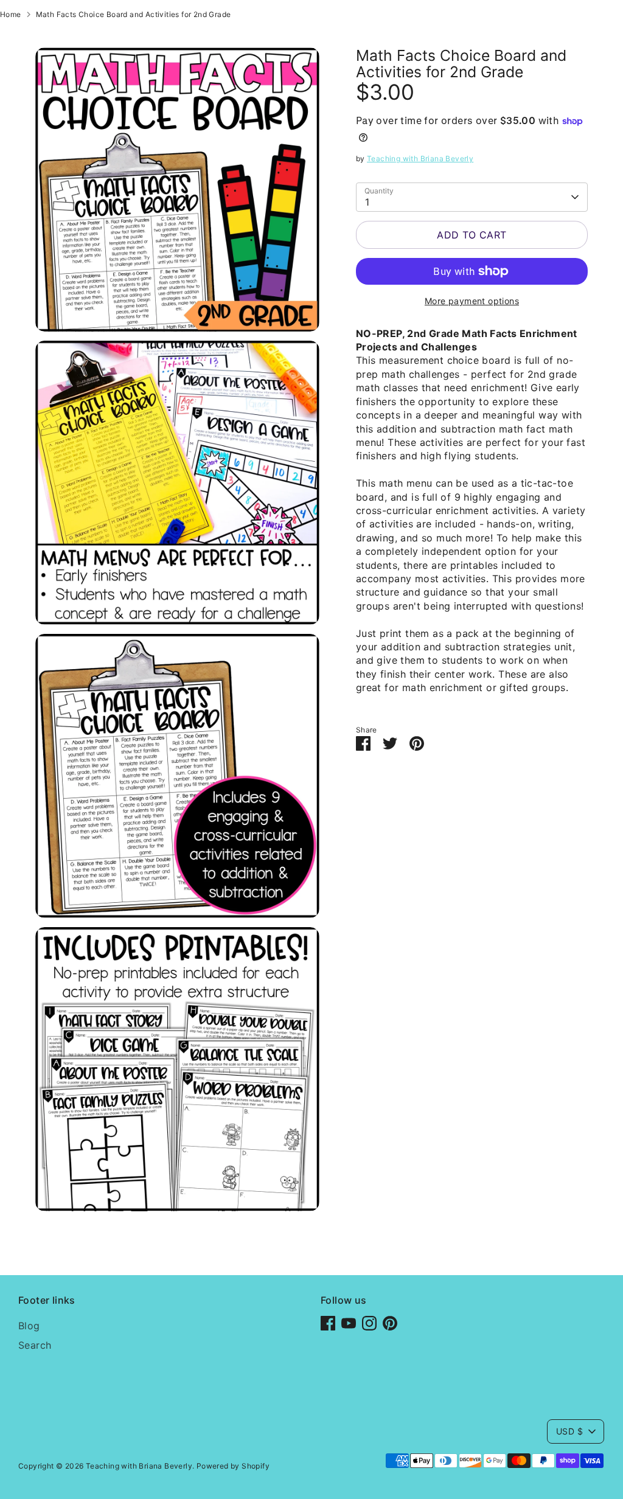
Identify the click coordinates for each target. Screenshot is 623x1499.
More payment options (472, 301)
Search (34, 1345)
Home (10, 14)
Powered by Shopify (233, 1465)
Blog (29, 1326)
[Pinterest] (390, 1323)
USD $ (569, 1431)
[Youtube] (348, 1323)
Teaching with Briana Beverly (420, 158)
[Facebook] (328, 1323)
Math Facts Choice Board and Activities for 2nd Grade (133, 14)
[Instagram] (369, 1323)
